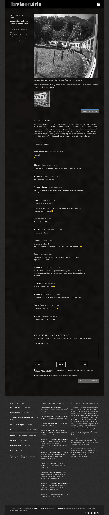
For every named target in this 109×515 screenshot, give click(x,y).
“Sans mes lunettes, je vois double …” (22, 418)
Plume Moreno (40, 305)
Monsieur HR (18, 21)
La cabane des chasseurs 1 (19, 435)
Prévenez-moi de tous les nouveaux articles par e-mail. (56, 376)
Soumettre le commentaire (88, 381)
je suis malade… (15, 412)
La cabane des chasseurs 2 (19, 430)
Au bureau (13, 440)
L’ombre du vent (15, 446)
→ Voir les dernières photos (18, 39)
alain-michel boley (41, 151)
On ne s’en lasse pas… (17, 425)
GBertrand (38, 165)
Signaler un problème (90, 111)
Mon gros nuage (15, 407)
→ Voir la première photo (18, 41)
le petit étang (14, 451)
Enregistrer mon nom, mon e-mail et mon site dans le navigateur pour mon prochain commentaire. (63, 371)
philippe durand (40, 508)
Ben (35, 254)
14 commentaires (21, 23)
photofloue (59, 508)
